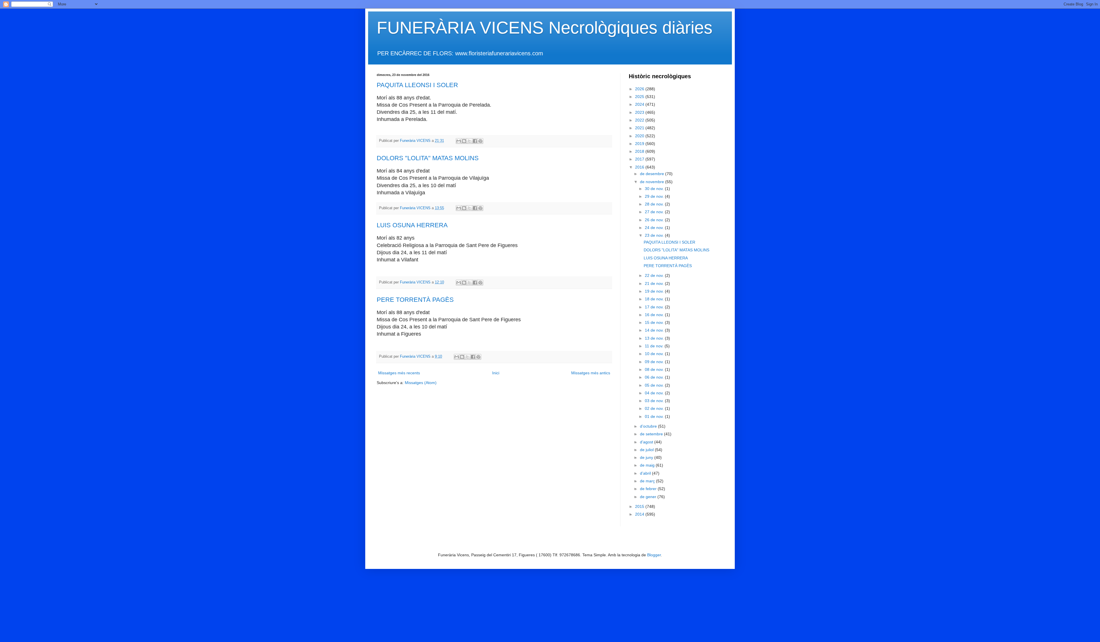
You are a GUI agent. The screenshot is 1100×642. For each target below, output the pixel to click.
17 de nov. (655, 307)
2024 (640, 104)
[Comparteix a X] (469, 141)
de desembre (652, 173)
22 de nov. (655, 275)
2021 (640, 128)
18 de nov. (655, 299)
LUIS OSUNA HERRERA (412, 225)
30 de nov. (655, 188)
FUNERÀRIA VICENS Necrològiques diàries (544, 27)
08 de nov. (655, 369)
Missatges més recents (399, 373)
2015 (640, 506)
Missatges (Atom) (421, 382)
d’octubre (649, 426)
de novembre (652, 181)
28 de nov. (655, 204)
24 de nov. (655, 227)
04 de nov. (655, 393)
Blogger (654, 555)
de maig (648, 465)
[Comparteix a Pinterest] (480, 141)
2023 (640, 112)
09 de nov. (655, 361)
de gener (648, 496)
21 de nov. (655, 283)
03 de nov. (655, 400)
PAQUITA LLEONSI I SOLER (417, 85)
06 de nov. (655, 377)
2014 (640, 514)
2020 (640, 136)
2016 (640, 167)
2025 (640, 96)
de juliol (647, 449)
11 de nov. (655, 346)
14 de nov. (655, 330)
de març (648, 481)
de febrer (649, 488)
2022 (640, 120)
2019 (640, 143)
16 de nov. (655, 314)
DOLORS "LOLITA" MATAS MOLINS (428, 158)
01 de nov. (655, 416)
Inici (495, 373)
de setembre (652, 434)
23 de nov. (655, 235)
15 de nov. (655, 322)
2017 (640, 159)
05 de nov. (655, 385)
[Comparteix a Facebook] (475, 141)
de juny (647, 457)
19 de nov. (655, 291)
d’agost (647, 442)
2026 (640, 89)
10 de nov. (655, 353)
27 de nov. (655, 212)
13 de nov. (655, 338)
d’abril (646, 473)
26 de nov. (655, 220)
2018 (640, 151)
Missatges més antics (590, 373)
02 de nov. (655, 408)
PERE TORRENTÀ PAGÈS (415, 299)
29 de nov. (655, 196)
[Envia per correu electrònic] (458, 141)
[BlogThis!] (464, 141)
